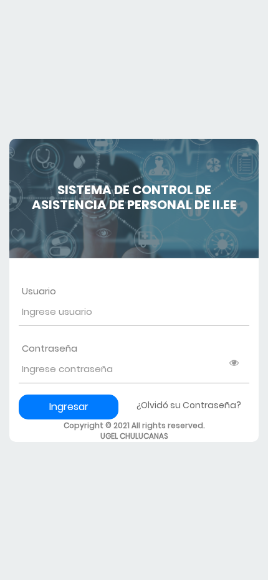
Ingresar (69, 407)
